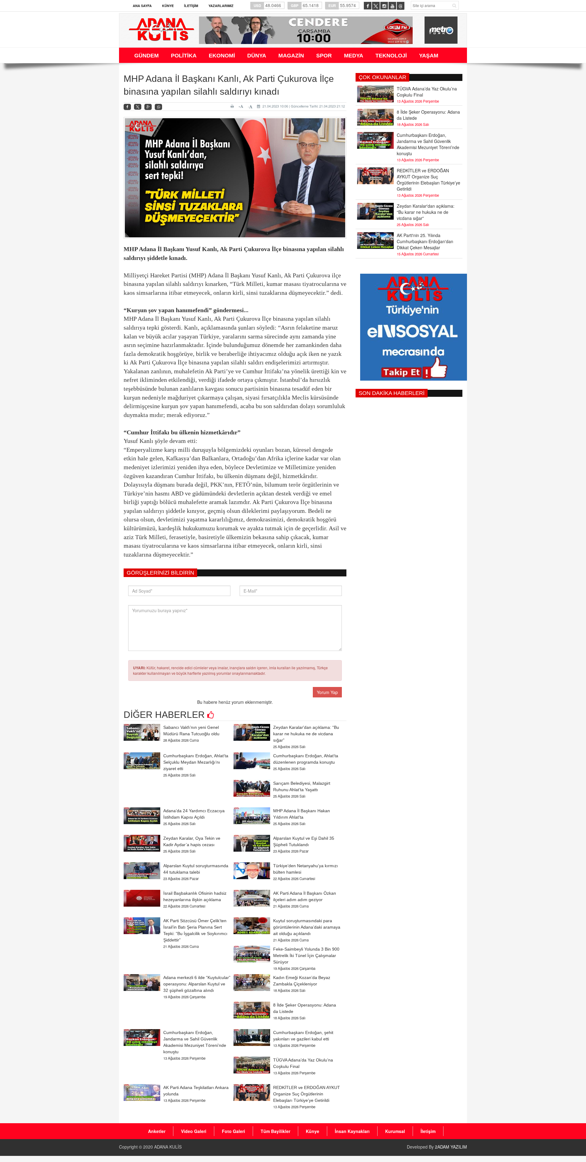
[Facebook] (127, 107)
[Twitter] (137, 107)
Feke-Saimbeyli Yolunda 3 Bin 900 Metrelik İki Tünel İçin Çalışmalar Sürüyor (306, 955)
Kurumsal (395, 1131)
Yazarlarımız (220, 5)
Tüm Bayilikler (275, 1131)
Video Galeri (193, 1131)
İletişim (191, 5)
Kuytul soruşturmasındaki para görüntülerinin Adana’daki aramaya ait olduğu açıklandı (306, 927)
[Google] (148, 107)
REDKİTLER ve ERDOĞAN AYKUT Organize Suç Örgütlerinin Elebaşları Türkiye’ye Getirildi (306, 1094)
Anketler (156, 1131)
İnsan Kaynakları (352, 1131)
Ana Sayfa (142, 5)
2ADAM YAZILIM (451, 1147)
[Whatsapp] (158, 107)
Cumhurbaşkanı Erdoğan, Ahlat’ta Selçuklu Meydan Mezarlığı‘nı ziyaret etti (195, 762)
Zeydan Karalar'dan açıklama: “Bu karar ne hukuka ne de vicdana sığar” (306, 734)
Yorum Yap (327, 692)
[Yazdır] (233, 106)
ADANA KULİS (168, 1147)
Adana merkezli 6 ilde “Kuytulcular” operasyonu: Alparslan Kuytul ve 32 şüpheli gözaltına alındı (196, 984)
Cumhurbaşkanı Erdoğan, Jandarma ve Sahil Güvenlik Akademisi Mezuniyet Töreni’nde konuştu (428, 144)
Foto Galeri (233, 1131)
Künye (168, 5)
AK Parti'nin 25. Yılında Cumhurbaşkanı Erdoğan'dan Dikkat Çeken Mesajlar (425, 241)
